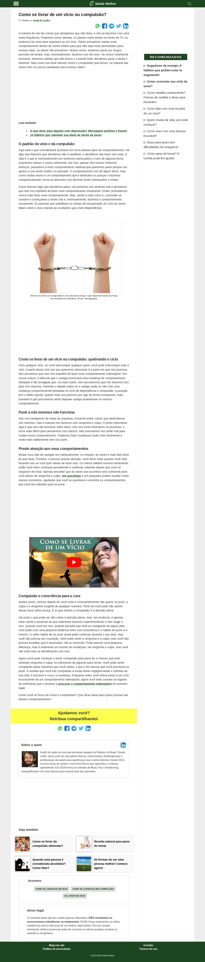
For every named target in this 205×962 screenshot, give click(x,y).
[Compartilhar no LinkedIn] (125, 26)
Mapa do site (56, 945)
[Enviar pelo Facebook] (104, 26)
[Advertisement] (74, 94)
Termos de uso (148, 949)
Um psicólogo (71, 475)
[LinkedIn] (123, 745)
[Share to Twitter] (118, 26)
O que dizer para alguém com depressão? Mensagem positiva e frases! (78, 131)
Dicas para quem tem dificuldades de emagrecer (161, 145)
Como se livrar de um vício (52, 889)
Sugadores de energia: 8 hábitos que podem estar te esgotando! (163, 70)
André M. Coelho (41, 20)
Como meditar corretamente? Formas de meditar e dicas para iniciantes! (164, 97)
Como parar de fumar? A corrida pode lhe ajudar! (161, 156)
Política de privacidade (56, 949)
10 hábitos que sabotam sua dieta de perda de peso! (66, 135)
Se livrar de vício (74, 896)
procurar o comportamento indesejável (85, 683)
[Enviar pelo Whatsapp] (97, 26)
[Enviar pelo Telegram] (111, 26)
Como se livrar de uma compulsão (93, 889)
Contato (148, 945)
